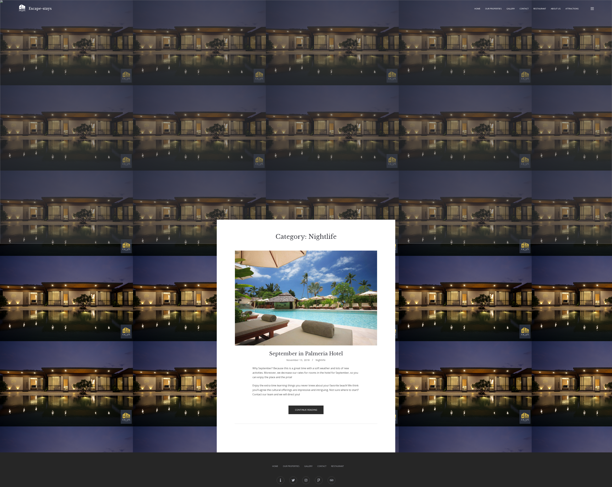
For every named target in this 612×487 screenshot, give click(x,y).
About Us (556, 8)
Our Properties (493, 8)
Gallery (510, 8)
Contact (524, 8)
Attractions (572, 8)
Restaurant (539, 8)
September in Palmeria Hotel (306, 354)
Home (477, 8)
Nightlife (321, 360)
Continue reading (309, 411)
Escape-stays (40, 8)
